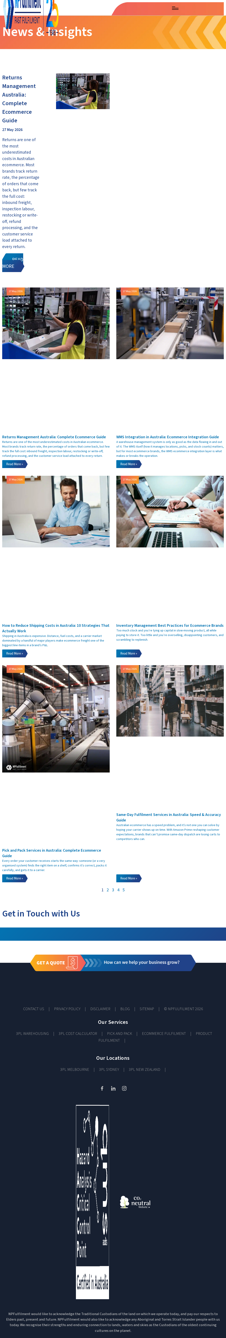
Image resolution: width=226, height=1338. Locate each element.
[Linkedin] (113, 1088)
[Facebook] (102, 1088)
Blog (125, 1009)
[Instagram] (124, 1088)
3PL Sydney (109, 1069)
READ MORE (12, 263)
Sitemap (147, 1009)
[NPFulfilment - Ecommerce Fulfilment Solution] (29, 7)
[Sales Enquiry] (153, 7)
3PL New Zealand (144, 1069)
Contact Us (33, 1009)
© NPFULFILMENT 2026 (183, 1009)
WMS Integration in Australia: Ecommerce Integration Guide (167, 437)
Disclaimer (100, 1009)
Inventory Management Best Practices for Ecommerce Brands (170, 625)
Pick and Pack (119, 1033)
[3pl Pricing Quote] (113, 976)
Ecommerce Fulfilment (164, 1033)
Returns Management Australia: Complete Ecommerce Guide (19, 99)
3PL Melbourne (74, 1069)
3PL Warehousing (32, 1033)
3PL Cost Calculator (78, 1033)
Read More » (14, 464)
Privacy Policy (67, 1009)
